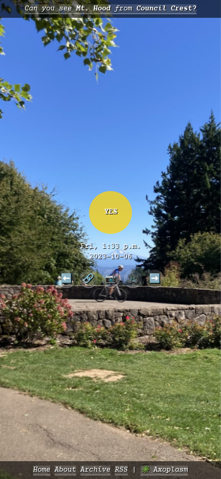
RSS (121, 470)
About (65, 470)
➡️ (154, 278)
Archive (95, 470)
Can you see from (110, 9)
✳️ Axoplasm (164, 470)
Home (41, 470)
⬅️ (66, 278)
